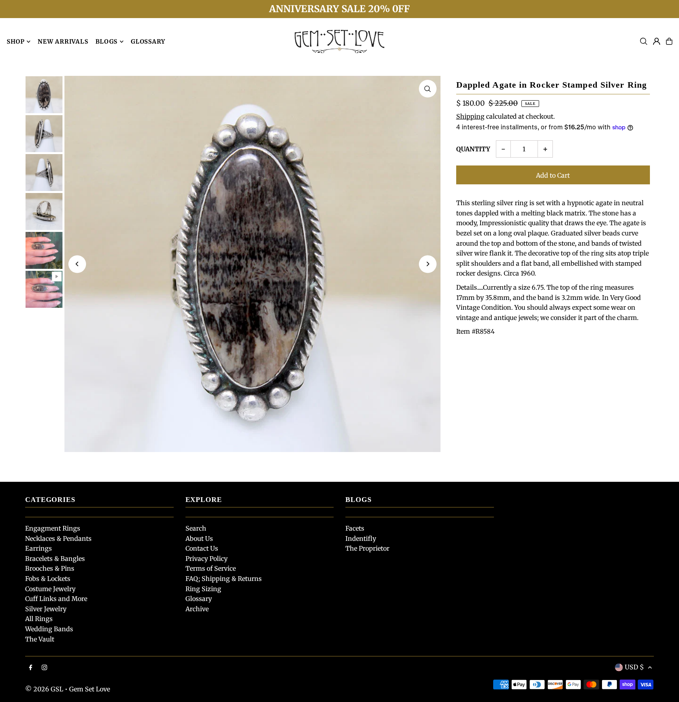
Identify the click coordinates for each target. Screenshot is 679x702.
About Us (199, 538)
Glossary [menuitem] (148, 41)
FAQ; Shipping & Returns (223, 579)
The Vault (39, 639)
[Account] (656, 41)
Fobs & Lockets (47, 579)
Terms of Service (210, 568)
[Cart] (669, 41)
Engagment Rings (52, 528)
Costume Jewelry (50, 589)
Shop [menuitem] (15, 41)
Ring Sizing (203, 589)
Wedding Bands (49, 629)
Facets (354, 528)
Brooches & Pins (49, 568)
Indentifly (360, 538)
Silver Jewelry (45, 609)
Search (195, 528)
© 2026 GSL (44, 689)
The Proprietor (367, 548)
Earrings (38, 548)
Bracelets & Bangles (55, 558)
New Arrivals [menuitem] (63, 41)
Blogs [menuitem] (106, 41)
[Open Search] (643, 41)
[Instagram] (44, 668)
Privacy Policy (206, 558)
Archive (197, 609)
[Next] (428, 264)
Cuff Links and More (56, 599)
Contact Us (201, 548)
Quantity (473, 149)
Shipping (470, 116)
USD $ (634, 667)
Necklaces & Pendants (58, 538)
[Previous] (77, 264)
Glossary (198, 599)
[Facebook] (30, 668)
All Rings (39, 619)
